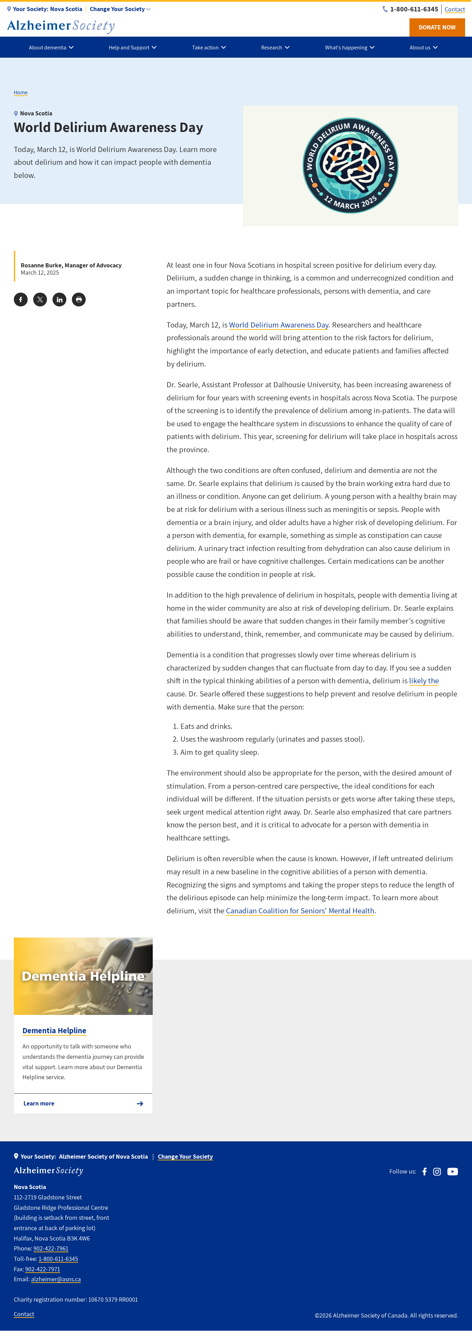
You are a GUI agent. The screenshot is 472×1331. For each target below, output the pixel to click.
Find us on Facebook (424, 1172)
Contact (455, 9)
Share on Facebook (21, 299)
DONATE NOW (437, 27)
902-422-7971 (42, 1269)
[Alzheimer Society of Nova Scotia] (61, 27)
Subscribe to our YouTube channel (452, 1172)
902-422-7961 (51, 1248)
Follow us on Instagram (437, 1172)
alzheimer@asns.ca (56, 1279)
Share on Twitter (40, 299)
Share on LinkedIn (59, 299)
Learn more (38, 1103)
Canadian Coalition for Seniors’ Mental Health (300, 910)
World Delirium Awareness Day (278, 325)
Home (21, 92)
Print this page (79, 299)
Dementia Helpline (54, 1030)
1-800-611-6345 (58, 1259)
